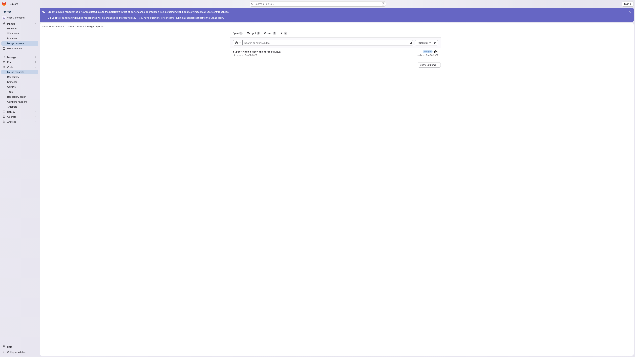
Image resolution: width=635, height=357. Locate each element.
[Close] (630, 12)
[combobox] (424, 42)
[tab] (237, 33)
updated (427, 55)
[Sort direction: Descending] (435, 42)
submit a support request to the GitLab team (199, 17)
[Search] (410, 42)
